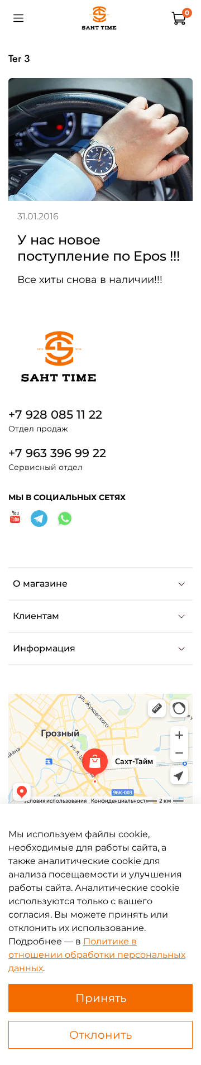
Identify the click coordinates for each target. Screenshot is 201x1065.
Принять (100, 998)
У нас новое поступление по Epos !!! (98, 248)
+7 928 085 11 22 (55, 414)
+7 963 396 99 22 (57, 453)
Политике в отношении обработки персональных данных (96, 954)
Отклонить (100, 1035)
